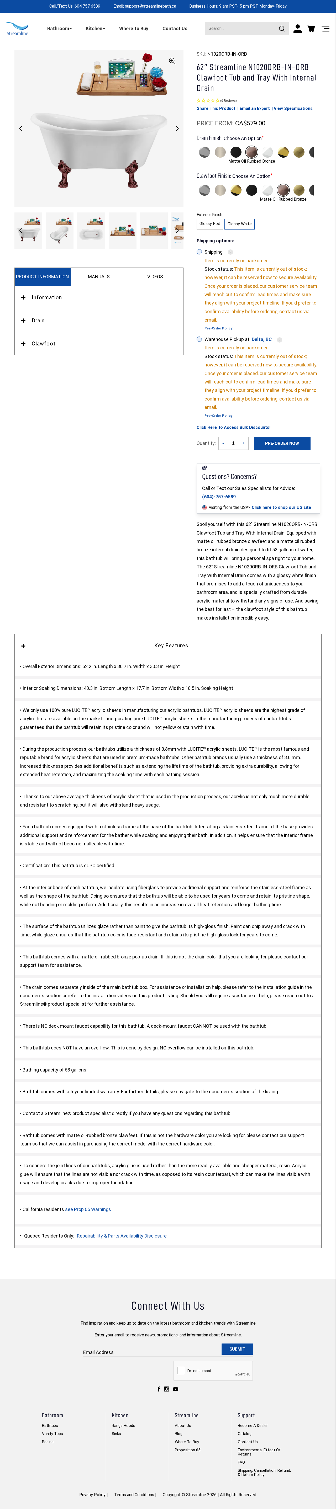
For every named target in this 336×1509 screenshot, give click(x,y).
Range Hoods (123, 1425)
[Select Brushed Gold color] (298, 152)
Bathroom (58, 28)
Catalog (244, 1433)
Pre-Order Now (282, 443)
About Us (183, 1425)
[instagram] (166, 1390)
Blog (178, 1433)
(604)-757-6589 (219, 496)
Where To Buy (133, 28)
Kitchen (94, 28)
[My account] (297, 28)
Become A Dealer (253, 1425)
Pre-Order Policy (218, 328)
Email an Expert (255, 108)
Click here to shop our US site (281, 507)
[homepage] (17, 28)
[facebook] (159, 1390)
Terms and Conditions (134, 1494)
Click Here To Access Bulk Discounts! (233, 427)
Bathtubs (50, 1425)
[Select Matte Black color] (236, 152)
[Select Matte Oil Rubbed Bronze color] (251, 152)
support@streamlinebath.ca (150, 6)
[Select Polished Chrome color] (204, 152)
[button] (177, 128)
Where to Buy (187, 1441)
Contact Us (174, 28)
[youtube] (175, 1390)
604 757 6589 (87, 6)
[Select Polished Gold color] (283, 152)
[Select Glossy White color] (267, 152)
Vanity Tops (52, 1433)
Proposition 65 (187, 1450)
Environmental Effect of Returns (259, 1452)
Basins (48, 1441)
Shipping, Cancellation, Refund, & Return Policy (264, 1472)
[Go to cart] (311, 28)
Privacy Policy (92, 1494)
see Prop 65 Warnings (88, 1209)
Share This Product (216, 108)
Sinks (116, 1433)
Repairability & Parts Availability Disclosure (122, 1236)
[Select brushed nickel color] (220, 152)
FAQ (241, 1462)
